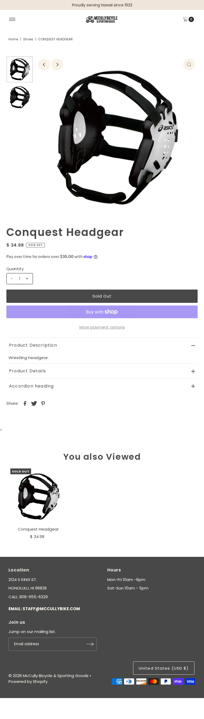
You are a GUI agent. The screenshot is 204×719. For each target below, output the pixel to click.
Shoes (28, 39)
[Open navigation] (12, 19)
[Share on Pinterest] (43, 403)
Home (13, 39)
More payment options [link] (102, 327)
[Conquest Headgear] (38, 496)
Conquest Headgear (38, 529)
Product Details (27, 371)
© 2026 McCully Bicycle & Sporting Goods (48, 675)
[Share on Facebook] (25, 403)
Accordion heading (31, 386)
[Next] (57, 64)
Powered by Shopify (28, 681)
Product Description (33, 345)
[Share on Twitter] (34, 403)
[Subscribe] (90, 644)
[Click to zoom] (189, 64)
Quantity (15, 269)
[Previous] (44, 64)
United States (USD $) (164, 668)
